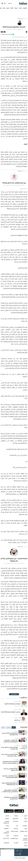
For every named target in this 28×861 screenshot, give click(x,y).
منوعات (15, 731)
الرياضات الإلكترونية (6, 822)
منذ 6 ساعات (17, 706)
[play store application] (9, 811)
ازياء (17, 826)
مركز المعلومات (6, 832)
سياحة (7, 826)
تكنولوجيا (6, 828)
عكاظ (25, 18)
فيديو (8, 8)
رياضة (4, 8)
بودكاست (15, 835)
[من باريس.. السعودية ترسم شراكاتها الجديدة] (24, 712)
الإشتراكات (6, 843)
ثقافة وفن (15, 818)
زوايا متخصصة (14, 831)
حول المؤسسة (14, 838)
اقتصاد (11, 8)
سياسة (16, 8)
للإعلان (25, 843)
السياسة (15, 760)
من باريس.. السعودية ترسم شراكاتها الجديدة (10, 712)
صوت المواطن (23, 831)
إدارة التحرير (6, 838)
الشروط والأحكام (25, 839)
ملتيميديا (15, 821)
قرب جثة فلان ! (17, 720)
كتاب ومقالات (20, 18)
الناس (25, 828)
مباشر (7, 835)
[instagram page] (17, 851)
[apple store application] (19, 811)
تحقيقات (16, 828)
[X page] (21, 851)
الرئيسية (25, 8)
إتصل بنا (16, 843)
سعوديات (24, 826)
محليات (20, 8)
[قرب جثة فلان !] (24, 720)
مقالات (25, 821)
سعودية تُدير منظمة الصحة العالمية (12, 704)
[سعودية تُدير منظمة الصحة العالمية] (24, 704)
